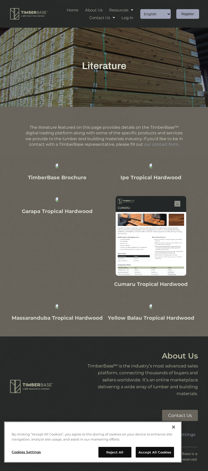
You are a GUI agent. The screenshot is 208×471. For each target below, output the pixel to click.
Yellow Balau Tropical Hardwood (151, 318)
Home (72, 10)
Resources (118, 10)
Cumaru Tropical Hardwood (151, 284)
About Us (93, 10)
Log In (127, 17)
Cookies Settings (26, 452)
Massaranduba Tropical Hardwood (57, 318)
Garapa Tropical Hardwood (57, 211)
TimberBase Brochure (57, 177)
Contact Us (99, 17)
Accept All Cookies (154, 452)
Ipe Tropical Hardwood (150, 177)
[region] (93, 442)
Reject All (114, 452)
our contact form (161, 144)
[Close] (173, 427)
